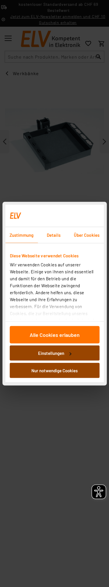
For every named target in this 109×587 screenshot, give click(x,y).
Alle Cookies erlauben (55, 334)
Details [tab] (53, 234)
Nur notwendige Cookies (54, 370)
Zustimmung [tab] (21, 234)
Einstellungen (51, 353)
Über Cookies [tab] (86, 234)
